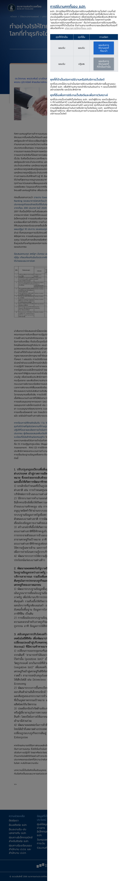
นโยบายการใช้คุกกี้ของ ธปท (78, 28)
